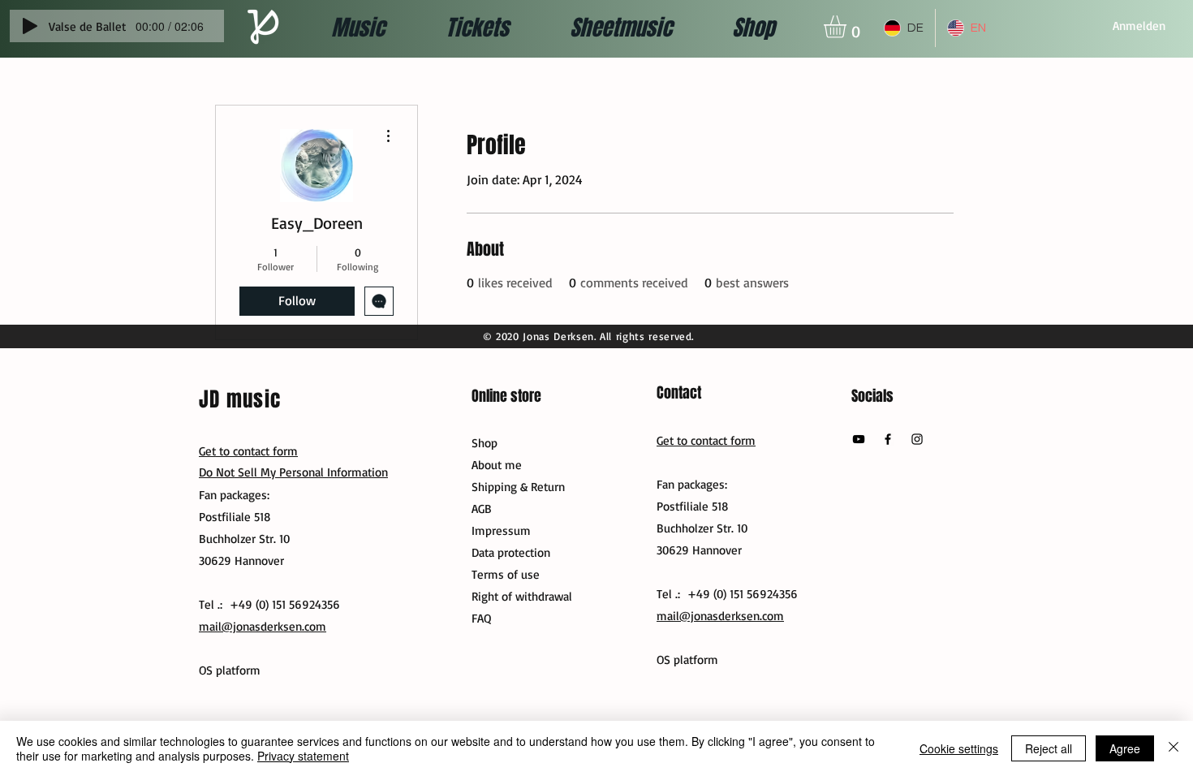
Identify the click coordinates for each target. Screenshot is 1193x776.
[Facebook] (888, 439)
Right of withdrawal (522, 596)
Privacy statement (303, 756)
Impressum (501, 530)
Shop (484, 443)
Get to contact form (706, 440)
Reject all (1048, 748)
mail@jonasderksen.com (720, 615)
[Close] (1173, 748)
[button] (848, 26)
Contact (679, 392)
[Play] (30, 26)
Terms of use (506, 574)
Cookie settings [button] (959, 748)
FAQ (481, 618)
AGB (482, 508)
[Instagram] (917, 439)
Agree (1124, 748)
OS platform (687, 659)
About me (497, 464)
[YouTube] (858, 439)
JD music (240, 399)
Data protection (511, 552)
